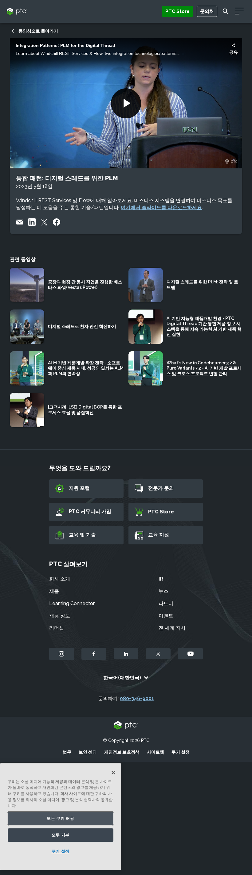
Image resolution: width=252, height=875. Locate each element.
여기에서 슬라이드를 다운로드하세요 (161, 207)
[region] (60, 816)
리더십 (56, 628)
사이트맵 (155, 752)
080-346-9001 (137, 698)
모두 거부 (60, 835)
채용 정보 (59, 616)
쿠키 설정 (180, 752)
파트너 (166, 603)
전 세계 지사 (172, 628)
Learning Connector (72, 603)
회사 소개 (59, 579)
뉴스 (163, 591)
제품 (54, 591)
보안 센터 (88, 752)
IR (161, 579)
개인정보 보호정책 (122, 752)
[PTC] (126, 725)
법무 (67, 752)
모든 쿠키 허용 (60, 818)
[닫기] (113, 772)
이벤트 (166, 616)
